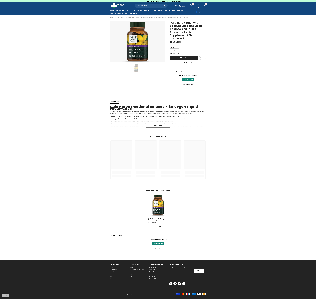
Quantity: (173, 47)
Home (111, 17)
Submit (198, 271)
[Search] (151, 6)
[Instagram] (175, 283)
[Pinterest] (179, 283)
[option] (158, 1)
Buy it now (188, 63)
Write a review (188, 79)
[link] (121, 172)
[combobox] (149, 6)
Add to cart (183, 57)
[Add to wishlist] (201, 58)
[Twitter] (183, 283)
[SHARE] (204, 58)
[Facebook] (170, 283)
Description (114, 101)
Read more (158, 126)
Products (118, 17)
